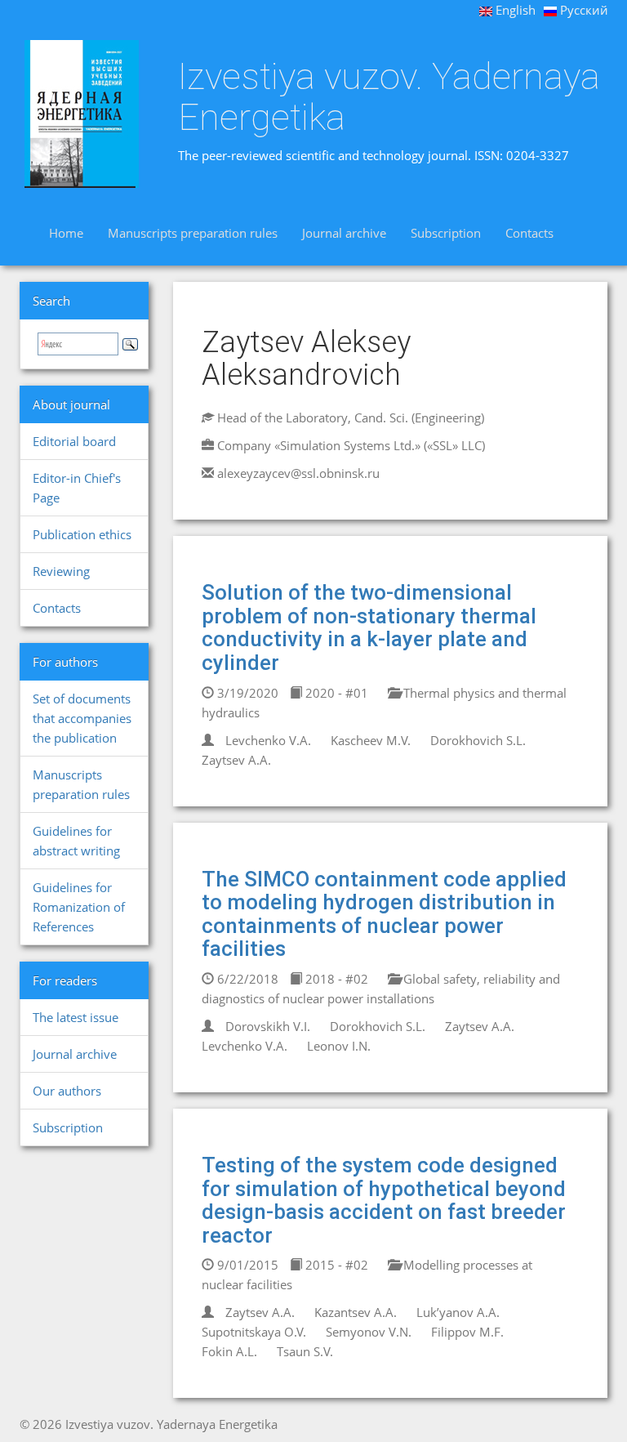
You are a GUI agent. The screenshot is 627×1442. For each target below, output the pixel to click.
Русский (582, 10)
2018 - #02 (335, 979)
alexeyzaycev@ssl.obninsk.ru (298, 473)
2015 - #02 (335, 1265)
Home (66, 233)
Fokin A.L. (229, 1351)
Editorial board (74, 441)
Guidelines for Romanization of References (79, 907)
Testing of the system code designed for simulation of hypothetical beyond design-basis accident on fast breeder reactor (384, 1200)
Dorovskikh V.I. (267, 1026)
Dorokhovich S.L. (478, 740)
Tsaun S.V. (305, 1351)
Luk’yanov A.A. (458, 1312)
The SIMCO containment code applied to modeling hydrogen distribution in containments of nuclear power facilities (384, 914)
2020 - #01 (335, 693)
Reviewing (61, 571)
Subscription (446, 233)
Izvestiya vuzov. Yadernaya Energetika (389, 96)
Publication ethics (82, 534)
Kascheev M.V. (371, 740)
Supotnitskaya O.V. (254, 1332)
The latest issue (75, 1017)
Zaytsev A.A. (236, 760)
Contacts (529, 233)
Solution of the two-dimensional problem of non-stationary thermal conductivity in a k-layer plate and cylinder (369, 627)
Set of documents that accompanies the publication (82, 718)
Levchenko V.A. (268, 740)
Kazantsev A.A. (355, 1312)
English (514, 10)
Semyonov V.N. (368, 1332)
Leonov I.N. (339, 1046)
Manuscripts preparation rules (193, 233)
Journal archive (344, 233)
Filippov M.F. (467, 1332)
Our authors (67, 1091)
